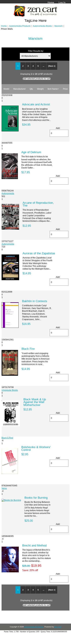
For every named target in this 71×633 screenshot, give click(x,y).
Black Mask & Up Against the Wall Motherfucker (34, 402)
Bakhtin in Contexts (34, 301)
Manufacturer (19, 89)
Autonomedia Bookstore (33, 627)
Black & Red (7, 438)
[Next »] (51, 66)
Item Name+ (53, 89)
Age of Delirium (31, 152)
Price (65, 89)
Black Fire (28, 348)
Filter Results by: (36, 51)
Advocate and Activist (36, 104)
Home (51, 2)
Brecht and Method (34, 545)
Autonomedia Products (20, 26)
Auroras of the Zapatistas (39, 253)
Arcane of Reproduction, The (38, 204)
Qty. (31, 89)
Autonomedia (8, 193)
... (43, 66)
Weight (40, 89)
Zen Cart (57, 627)
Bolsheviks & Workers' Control (36, 448)
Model (6, 89)
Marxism (58, 26)
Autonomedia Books (42, 26)
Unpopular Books (10, 390)
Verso (4, 488)
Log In (62, 2)
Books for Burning (36, 497)
